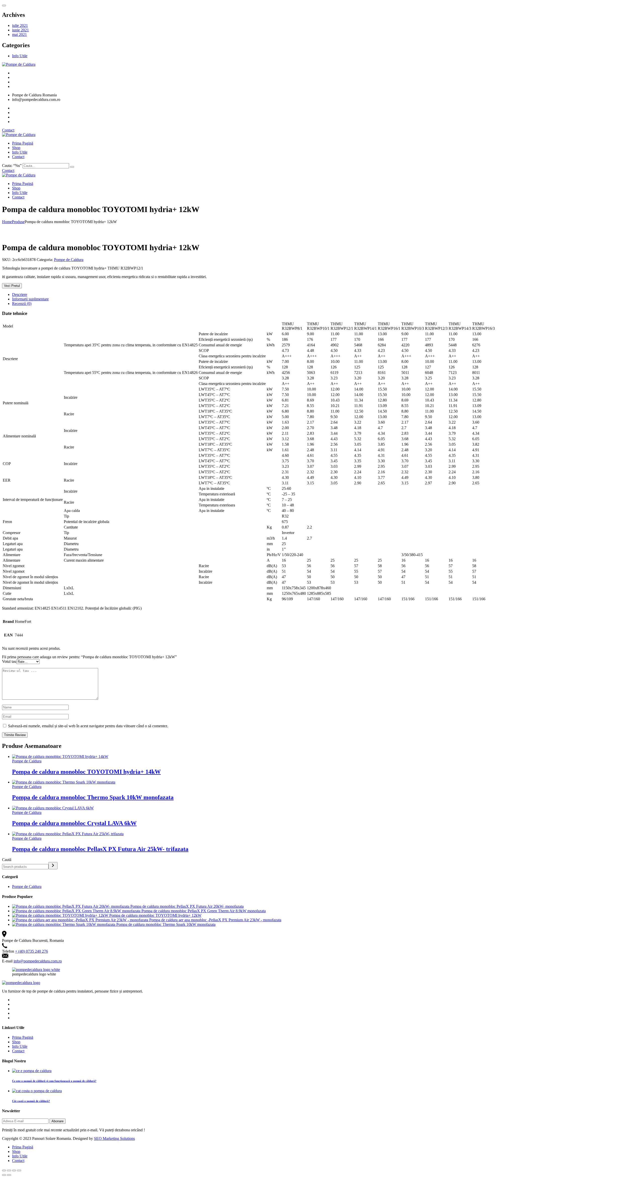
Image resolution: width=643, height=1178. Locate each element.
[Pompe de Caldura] (18, 64)
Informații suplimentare (30, 299)
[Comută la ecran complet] (14, 1170)
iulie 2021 (20, 25)
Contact (8, 130)
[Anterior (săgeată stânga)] (4, 1175)
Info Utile (19, 56)
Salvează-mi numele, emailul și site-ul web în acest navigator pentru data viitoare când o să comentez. (88, 726)
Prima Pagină (22, 143)
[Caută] (53, 865)
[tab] (326, 294)
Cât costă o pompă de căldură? (31, 1100)
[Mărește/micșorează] (19, 1170)
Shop (16, 148)
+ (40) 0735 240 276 (31, 951)
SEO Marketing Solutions (114, 1138)
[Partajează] (9, 1170)
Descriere (19, 294)
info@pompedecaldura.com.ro (38, 961)
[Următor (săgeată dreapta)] (9, 1175)
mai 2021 (19, 34)
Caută (6, 860)
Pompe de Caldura (68, 259)
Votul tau (9, 661)
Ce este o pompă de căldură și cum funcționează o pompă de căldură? (54, 1080)
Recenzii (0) (21, 303)
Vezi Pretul (12, 286)
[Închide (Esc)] (4, 1170)
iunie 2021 (20, 30)
